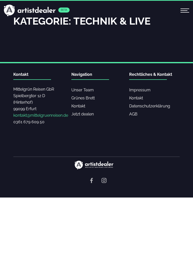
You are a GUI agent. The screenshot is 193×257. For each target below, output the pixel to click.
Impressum (140, 90)
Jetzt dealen (82, 114)
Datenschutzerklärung (149, 106)
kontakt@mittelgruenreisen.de (40, 115)
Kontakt (78, 106)
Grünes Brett (83, 98)
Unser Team (82, 90)
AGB (133, 114)
